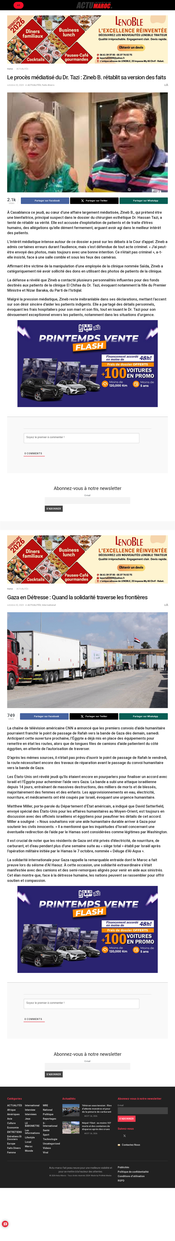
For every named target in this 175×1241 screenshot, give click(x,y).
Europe (11, 1143)
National (47, 1109)
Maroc (28, 1146)
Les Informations (32, 1131)
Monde (29, 1150)
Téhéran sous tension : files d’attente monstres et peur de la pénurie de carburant (97, 1108)
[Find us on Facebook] (119, 1136)
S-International (50, 1124)
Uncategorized (51, 1143)
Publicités (123, 1167)
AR (18, 5)
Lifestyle (30, 1137)
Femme (11, 1152)
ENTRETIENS (14, 1132)
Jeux (27, 1118)
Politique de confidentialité (133, 1171)
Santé (46, 1130)
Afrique (11, 1109)
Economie (13, 1127)
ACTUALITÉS (22, 69)
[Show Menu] (8, 5)
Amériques (13, 1114)
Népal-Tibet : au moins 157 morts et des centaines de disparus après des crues (96, 1126)
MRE (45, 1105)
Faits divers (48, 85)
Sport (46, 1134)
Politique (48, 1114)
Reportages (49, 1118)
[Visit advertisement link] (87, 42)
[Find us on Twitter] (124, 1136)
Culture (11, 1123)
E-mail (87, 495)
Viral (45, 1152)
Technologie (50, 1139)
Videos (47, 1148)
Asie (9, 1118)
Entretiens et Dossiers (14, 1138)
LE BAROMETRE (32, 1124)
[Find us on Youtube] (130, 1136)
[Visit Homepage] (94, 5)
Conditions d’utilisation (131, 1176)
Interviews (31, 1114)
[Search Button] (166, 5)
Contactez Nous (131, 1144)
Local (28, 1142)
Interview (30, 1109)
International (49, 605)
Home (10, 69)
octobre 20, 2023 (15, 85)
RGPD (121, 1180)
